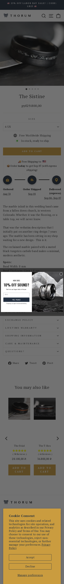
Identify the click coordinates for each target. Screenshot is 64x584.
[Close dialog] (61, 274)
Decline (30, 566)
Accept (30, 557)
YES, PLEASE (16, 299)
